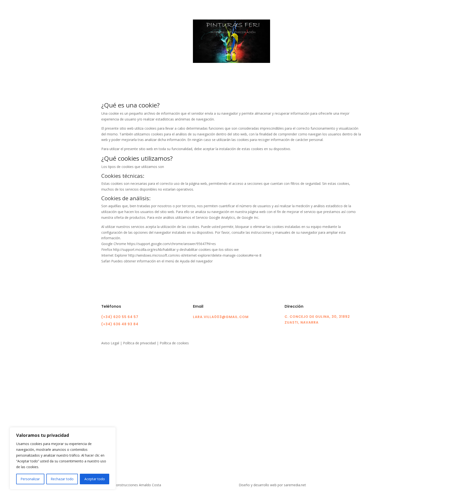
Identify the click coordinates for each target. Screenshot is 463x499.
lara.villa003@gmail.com (221, 316)
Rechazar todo (62, 479)
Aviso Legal (110, 343)
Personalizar (30, 479)
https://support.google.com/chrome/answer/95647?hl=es (171, 243)
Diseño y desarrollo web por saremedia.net (273, 485)
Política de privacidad (139, 343)
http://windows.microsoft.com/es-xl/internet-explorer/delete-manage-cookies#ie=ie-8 (194, 255)
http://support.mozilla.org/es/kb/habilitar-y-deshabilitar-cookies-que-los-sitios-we (176, 249)
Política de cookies (174, 343)
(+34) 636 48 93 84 (119, 324)
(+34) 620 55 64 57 (119, 316)
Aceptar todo (94, 479)
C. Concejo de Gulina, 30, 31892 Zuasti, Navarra (317, 319)
